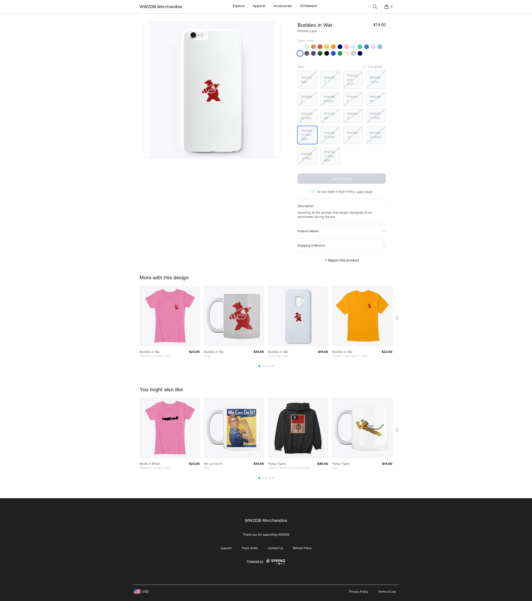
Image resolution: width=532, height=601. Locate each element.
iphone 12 (352, 135)
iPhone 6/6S (306, 80)
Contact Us (275, 548)
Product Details (308, 231)
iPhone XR (329, 116)
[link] (170, 316)
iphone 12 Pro (306, 156)
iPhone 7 (329, 80)
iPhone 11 (352, 116)
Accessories (282, 6)
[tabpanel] (212, 90)
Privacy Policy (358, 591)
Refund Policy (302, 548)
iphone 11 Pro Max (306, 135)
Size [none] (301, 66)
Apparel (259, 6)
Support (226, 548)
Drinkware (308, 6)
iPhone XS (375, 99)
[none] (372, 67)
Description (306, 206)
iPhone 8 (306, 99)
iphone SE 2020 (329, 135)
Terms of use (387, 591)
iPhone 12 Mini (375, 135)
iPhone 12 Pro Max (329, 156)
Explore (239, 6)
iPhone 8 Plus (329, 99)
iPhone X (352, 99)
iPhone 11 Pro (375, 116)
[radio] (307, 80)
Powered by (255, 561)
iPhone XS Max (306, 116)
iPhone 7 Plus (375, 80)
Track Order (249, 548)
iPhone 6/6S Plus (352, 80)
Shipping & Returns (311, 245)
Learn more (364, 192)
